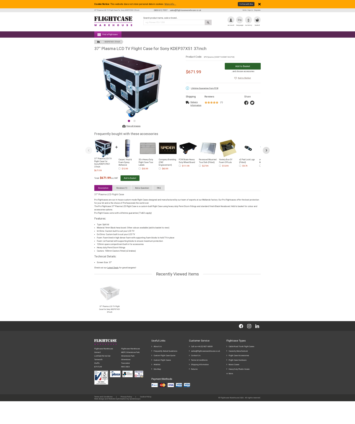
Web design (99, 399)
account (231, 25)
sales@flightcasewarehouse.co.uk (185, 10)
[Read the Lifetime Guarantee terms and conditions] (188, 88)
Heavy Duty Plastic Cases (239, 369)
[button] (129, 121)
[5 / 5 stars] (212, 102)
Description (103, 188)
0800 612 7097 (161, 10)
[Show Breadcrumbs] (98, 42)
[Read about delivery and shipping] (187, 102)
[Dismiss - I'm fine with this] (259, 4)
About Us (158, 346)
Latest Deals (113, 268)
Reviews (209, 96)
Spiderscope (135, 399)
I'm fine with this (246, 4)
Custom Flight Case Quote (164, 355)
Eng (239, 20)
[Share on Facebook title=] (246, 102)
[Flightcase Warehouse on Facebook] (241, 326)
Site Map (157, 369)
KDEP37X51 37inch (112, 42)
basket (257, 25)
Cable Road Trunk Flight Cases (241, 346)
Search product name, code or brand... (160, 18)
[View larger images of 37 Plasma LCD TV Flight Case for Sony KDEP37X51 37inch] (132, 86)
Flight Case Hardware (238, 360)
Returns (194, 369)
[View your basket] (257, 19)
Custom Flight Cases (162, 360)
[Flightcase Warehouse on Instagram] (250, 326)
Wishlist (157, 364)
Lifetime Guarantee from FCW (204, 88)
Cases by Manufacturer (238, 351)
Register (257, 10)
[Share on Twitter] (252, 102)
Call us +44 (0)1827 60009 (201, 346)
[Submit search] (208, 22)
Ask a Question (142, 188)
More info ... (170, 4)
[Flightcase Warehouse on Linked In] (258, 326)
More (231, 373)
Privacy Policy (126, 397)
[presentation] (88, 150)
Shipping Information (200, 364)
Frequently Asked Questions (165, 351)
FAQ (159, 188)
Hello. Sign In (248, 10)
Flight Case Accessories (239, 355)
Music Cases (234, 364)
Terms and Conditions (103, 397)
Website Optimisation (117, 399)
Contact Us (195, 355)
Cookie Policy (145, 397)
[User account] (230, 19)
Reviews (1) (121, 188)
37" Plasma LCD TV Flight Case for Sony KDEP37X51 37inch (109, 309)
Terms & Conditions (199, 360)
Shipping (191, 96)
